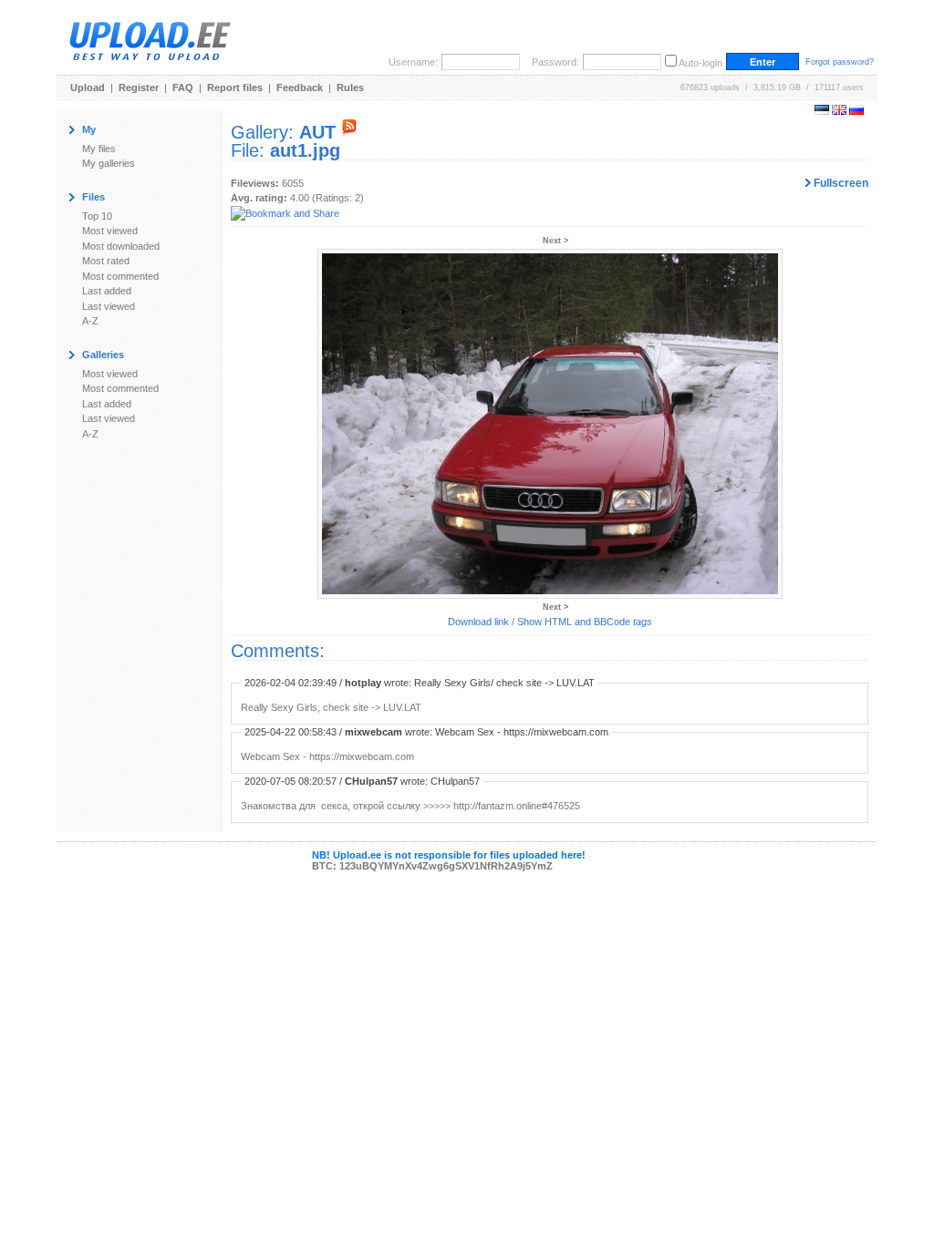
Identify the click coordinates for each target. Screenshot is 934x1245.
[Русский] (856, 111)
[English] (839, 111)
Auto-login (700, 62)
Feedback (299, 87)
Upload (87, 87)
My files (99, 148)
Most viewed (110, 230)
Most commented (120, 276)
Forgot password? (839, 62)
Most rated (106, 260)
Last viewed (108, 306)
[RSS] (349, 132)
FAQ (182, 87)
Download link (478, 621)
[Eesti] (822, 111)
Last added (106, 290)
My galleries (108, 163)
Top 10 (97, 216)
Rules (350, 87)
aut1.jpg (305, 150)
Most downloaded (121, 246)
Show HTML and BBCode (584, 621)
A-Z (90, 320)
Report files (235, 87)
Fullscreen (839, 183)
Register (139, 87)
